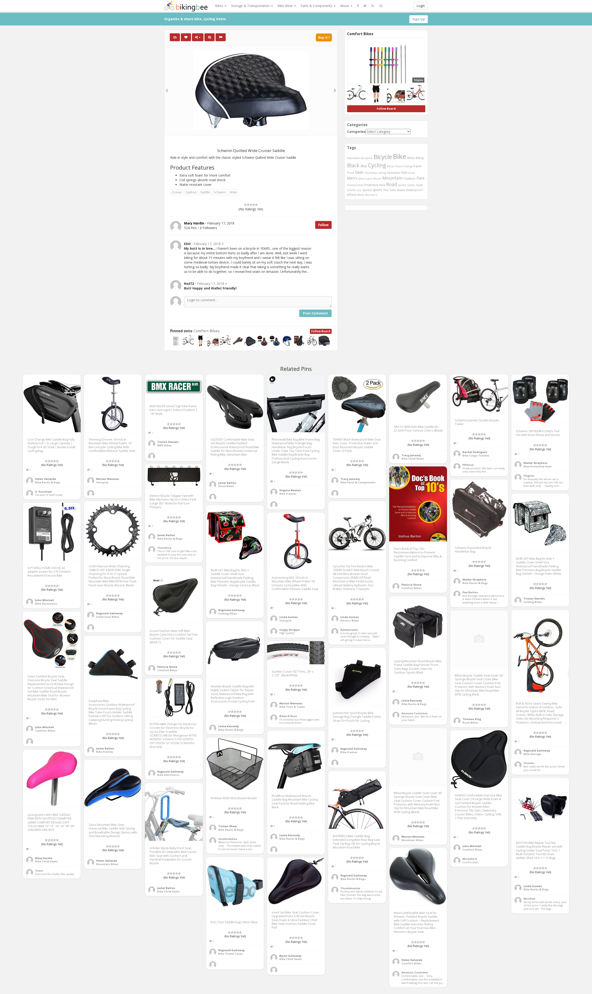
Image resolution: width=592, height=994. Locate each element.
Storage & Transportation (251, 5)
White (360, 194)
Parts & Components (317, 5)
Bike (399, 156)
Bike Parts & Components (358, 482)
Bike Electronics (46, 603)
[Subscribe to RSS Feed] (372, 6)
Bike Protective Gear (538, 466)
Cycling (377, 165)
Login (420, 5)
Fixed (398, 166)
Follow (323, 225)
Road (391, 184)
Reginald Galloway (109, 613)
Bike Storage (532, 754)
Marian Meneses (107, 479)
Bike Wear (286, 5)
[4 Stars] (253, 204)
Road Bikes (226, 486)
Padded (352, 185)
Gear (359, 172)
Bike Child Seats (412, 458)
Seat (419, 185)
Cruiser (177, 192)
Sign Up (418, 19)
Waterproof (414, 190)
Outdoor (410, 178)
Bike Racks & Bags (47, 482)
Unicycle (102, 482)
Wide (233, 192)
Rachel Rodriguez (474, 452)
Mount (377, 178)
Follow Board (320, 331)
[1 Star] (245, 204)
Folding (407, 166)
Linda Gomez (349, 617)
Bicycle (382, 156)
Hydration (393, 172)
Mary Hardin (43, 858)
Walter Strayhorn (535, 463)
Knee (411, 172)
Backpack (367, 158)
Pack (420, 178)
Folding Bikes (533, 602)
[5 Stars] (256, 204)
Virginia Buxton (290, 490)
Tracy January (350, 479)
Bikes (219, 5)
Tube (392, 190)
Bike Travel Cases (230, 953)
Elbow (390, 166)
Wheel (351, 195)
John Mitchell (44, 600)
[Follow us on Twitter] (365, 6)
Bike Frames (287, 493)
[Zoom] (209, 37)
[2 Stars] (248, 204)
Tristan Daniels (168, 442)
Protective (371, 185)
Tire (385, 190)
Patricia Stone (411, 584)
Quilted (191, 192)
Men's (352, 178)
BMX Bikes (164, 445)
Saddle (205, 192)
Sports (377, 190)
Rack (382, 185)
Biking (419, 158)
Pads (360, 185)
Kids (404, 172)
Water (401, 190)
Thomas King (471, 719)
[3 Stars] (251, 204)
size (359, 190)
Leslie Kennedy (411, 700)
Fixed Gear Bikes (107, 616)
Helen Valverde (45, 479)
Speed (367, 190)
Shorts (351, 190)
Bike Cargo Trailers (475, 455)
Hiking (382, 172)
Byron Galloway (290, 955)
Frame (417, 166)
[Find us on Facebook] (358, 6)
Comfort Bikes (206, 331)
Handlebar (371, 172)
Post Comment (315, 313)
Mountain (392, 178)
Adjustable (353, 158)
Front (350, 172)
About (345, 5)
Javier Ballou (227, 483)
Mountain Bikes (412, 840)
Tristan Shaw (227, 826)
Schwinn (220, 192)
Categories (356, 131)
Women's (371, 194)
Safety (411, 185)
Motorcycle (365, 178)
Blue (364, 166)
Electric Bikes (349, 620)
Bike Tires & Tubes (292, 706)
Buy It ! (324, 37)
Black (353, 165)
